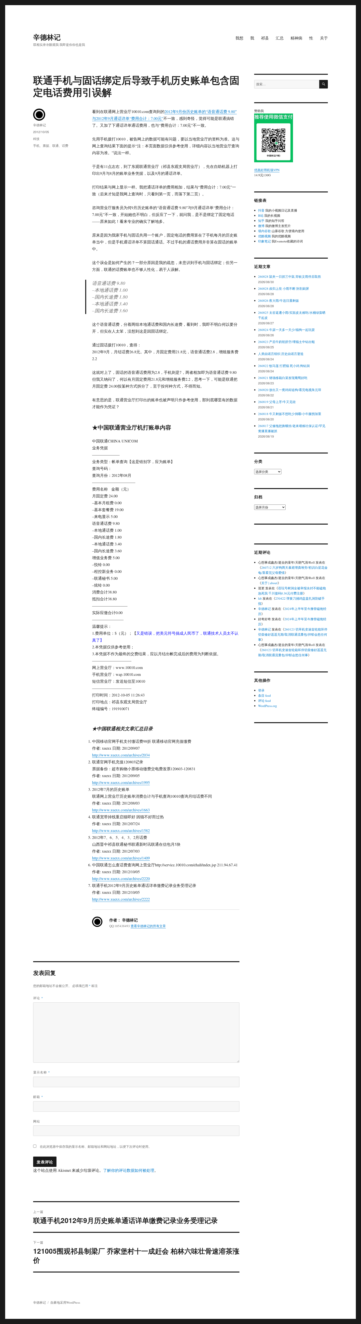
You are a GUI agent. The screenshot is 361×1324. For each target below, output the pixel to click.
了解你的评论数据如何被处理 (128, 1170)
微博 (261, 226)
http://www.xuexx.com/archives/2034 (121, 754)
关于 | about (269, 583)
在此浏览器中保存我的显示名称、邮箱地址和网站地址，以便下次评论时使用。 (96, 1146)
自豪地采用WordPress (65, 1302)
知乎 (261, 220)
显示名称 (41, 1072)
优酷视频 (264, 236)
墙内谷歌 (264, 231)
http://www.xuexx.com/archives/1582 (121, 830)
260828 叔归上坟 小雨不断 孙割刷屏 (283, 288)
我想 (239, 38)
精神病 (296, 38)
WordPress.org (267, 706)
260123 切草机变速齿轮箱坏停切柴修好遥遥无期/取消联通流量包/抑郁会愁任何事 (292, 634)
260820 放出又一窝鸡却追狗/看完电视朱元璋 (289, 390)
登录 (261, 690)
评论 (38, 998)
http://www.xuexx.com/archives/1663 (121, 809)
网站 (36, 1121)
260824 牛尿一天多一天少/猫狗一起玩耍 (286, 330)
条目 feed (264, 695)
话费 (65, 145)
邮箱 (38, 1096)
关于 (324, 38)
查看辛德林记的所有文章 (148, 926)
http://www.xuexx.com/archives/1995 (121, 782)
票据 (46, 145)
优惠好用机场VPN (266, 170)
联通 (55, 145)
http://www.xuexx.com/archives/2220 (121, 878)
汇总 (280, 38)
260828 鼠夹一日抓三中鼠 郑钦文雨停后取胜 (289, 276)
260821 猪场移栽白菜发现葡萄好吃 (282, 378)
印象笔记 (264, 241)
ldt (260, 598)
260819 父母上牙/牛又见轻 (277, 402)
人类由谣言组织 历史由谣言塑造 (281, 354)
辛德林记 (47, 37)
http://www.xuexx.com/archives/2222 (121, 899)
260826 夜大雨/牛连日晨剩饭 (278, 300)
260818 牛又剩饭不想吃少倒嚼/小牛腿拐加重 (289, 414)
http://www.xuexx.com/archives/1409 (121, 857)
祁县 (265, 38)
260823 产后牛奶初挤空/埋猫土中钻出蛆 (286, 342)
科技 (36, 138)
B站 (261, 215)
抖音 (261, 210)
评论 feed (264, 700)
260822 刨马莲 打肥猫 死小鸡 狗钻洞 (284, 366)
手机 (36, 145)
